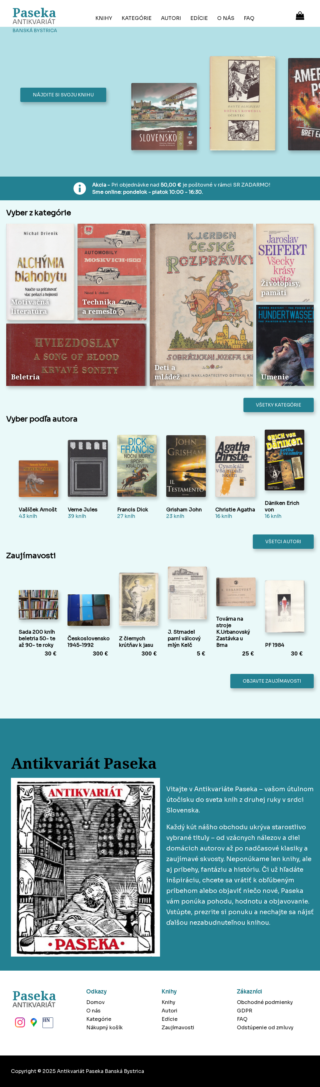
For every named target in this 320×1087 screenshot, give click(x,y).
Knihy (103, 18)
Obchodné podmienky (265, 1002)
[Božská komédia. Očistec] (244, 104)
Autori (171, 18)
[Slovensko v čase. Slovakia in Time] (165, 117)
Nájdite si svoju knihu (63, 95)
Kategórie (137, 18)
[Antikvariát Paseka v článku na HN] (47, 1024)
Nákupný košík (104, 1027)
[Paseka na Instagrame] (19, 1024)
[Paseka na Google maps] (33, 1024)
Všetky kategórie (278, 405)
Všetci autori (283, 541)
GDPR (244, 1010)
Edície (199, 18)
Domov (95, 1002)
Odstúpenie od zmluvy (265, 1027)
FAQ (249, 18)
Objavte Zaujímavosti (272, 681)
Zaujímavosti (178, 1027)
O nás (225, 18)
